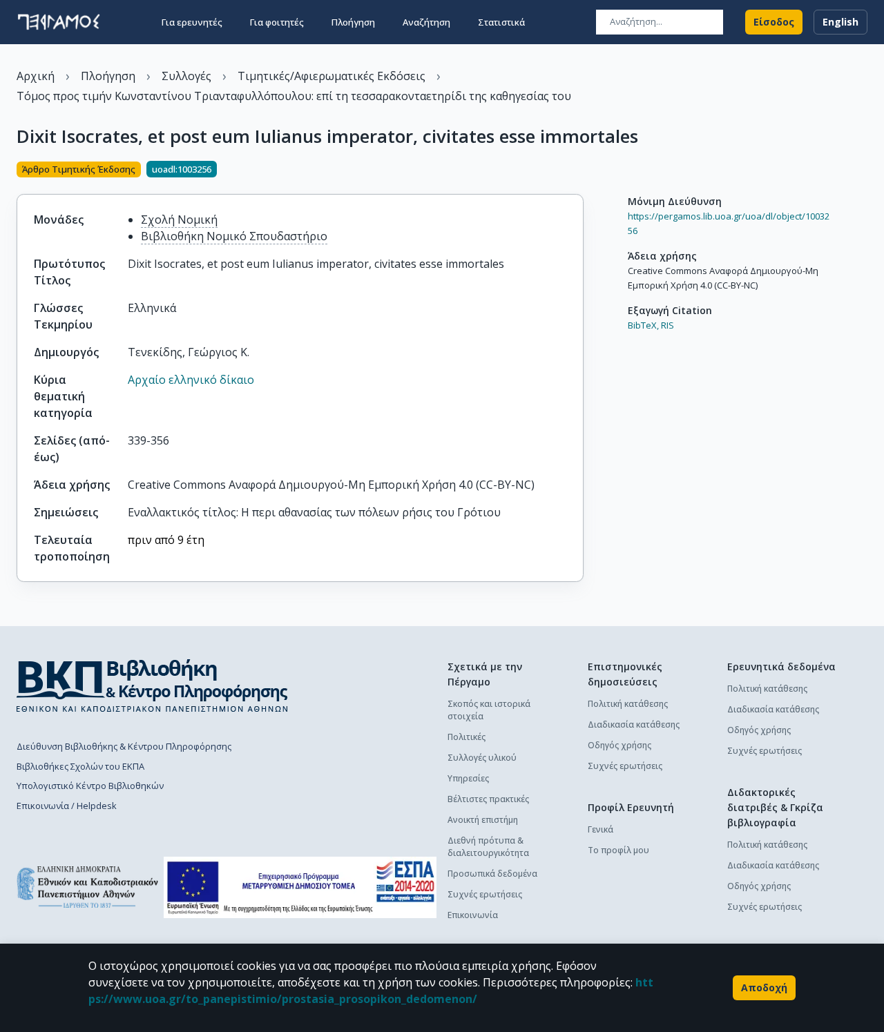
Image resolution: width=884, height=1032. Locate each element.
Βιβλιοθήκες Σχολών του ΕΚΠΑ (80, 766)
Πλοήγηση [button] (353, 22)
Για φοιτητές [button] (277, 22)
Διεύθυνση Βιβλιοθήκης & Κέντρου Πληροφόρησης (124, 746)
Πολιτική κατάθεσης (628, 704)
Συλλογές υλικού (482, 757)
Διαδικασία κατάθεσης (634, 724)
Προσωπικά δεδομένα (492, 873)
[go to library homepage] (152, 685)
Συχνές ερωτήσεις (485, 894)
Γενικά (600, 829)
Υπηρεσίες (468, 778)
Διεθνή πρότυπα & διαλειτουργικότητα (488, 847)
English (840, 21)
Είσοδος (773, 21)
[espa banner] (300, 887)
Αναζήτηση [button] (426, 22)
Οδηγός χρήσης (619, 745)
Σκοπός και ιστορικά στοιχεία (489, 710)
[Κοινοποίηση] (578, 170)
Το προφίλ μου (618, 850)
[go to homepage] (59, 22)
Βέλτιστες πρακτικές (488, 799)
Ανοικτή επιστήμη (483, 820)
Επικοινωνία (473, 915)
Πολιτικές (467, 737)
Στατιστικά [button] (501, 22)
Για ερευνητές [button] (192, 22)
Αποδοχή (764, 987)
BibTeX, (643, 325)
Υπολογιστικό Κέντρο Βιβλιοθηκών (90, 785)
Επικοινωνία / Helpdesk (67, 805)
